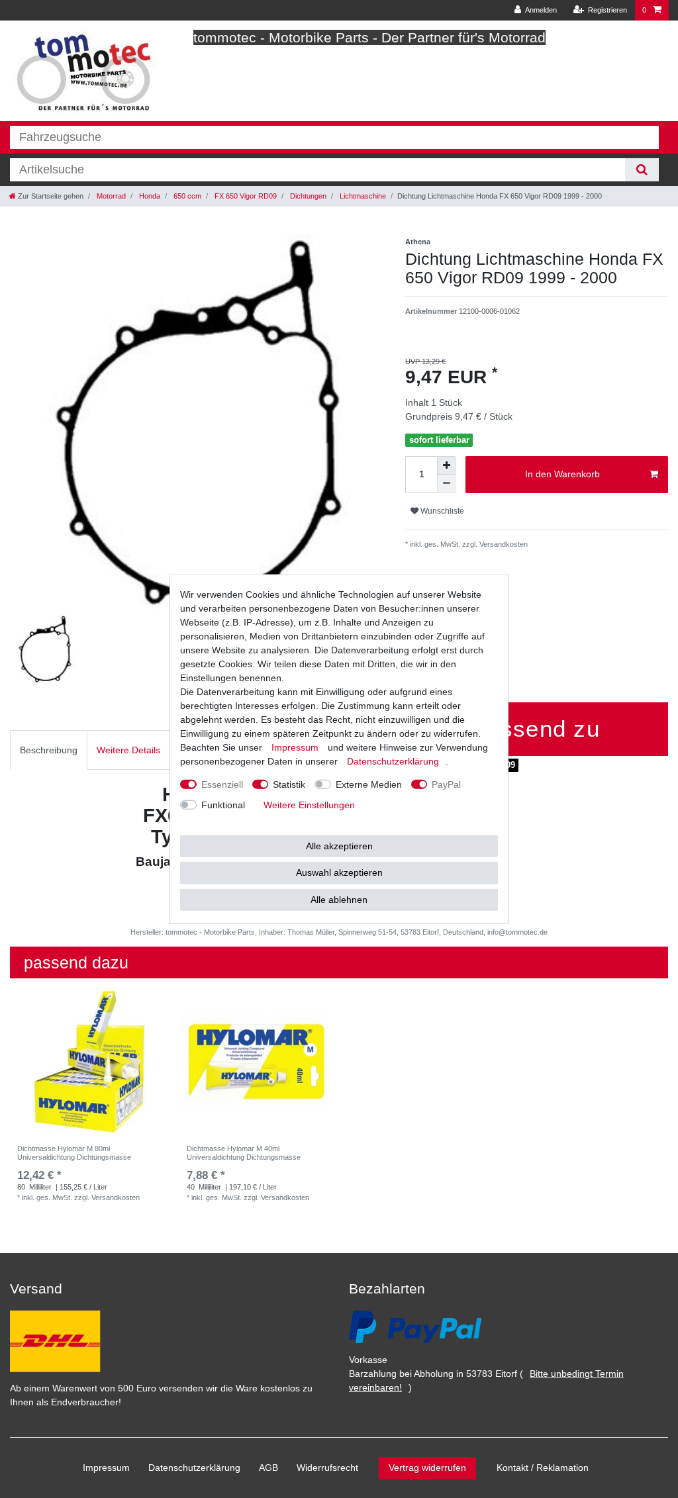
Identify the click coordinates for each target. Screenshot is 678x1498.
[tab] (48, 749)
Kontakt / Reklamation (543, 1467)
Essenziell (222, 783)
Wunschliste (441, 511)
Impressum (106, 1467)
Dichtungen (307, 196)
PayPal (446, 783)
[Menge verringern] (446, 484)
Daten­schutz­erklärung (194, 1467)
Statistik (289, 783)
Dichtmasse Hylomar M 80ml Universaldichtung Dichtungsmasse (74, 1152)
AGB (268, 1467)
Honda (148, 196)
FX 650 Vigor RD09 (245, 196)
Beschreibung (48, 750)
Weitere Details (128, 750)
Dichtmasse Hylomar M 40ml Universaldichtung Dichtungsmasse (244, 1152)
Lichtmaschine (362, 196)
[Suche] (642, 169)
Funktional (223, 804)
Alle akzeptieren (339, 845)
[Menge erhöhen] (446, 465)
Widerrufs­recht (327, 1467)
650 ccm (186, 196)
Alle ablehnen (339, 899)
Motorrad (110, 196)
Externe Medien (369, 783)
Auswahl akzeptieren (339, 872)
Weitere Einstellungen (309, 804)
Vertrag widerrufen (427, 1467)
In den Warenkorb (562, 474)
